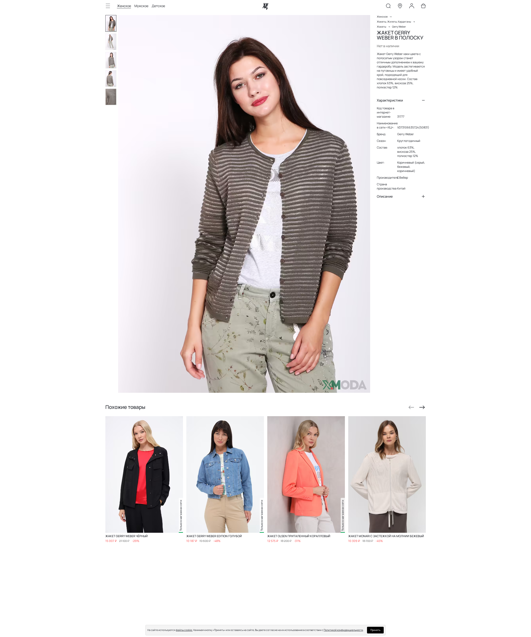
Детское (158, 6)
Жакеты (381, 26)
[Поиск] (388, 6)
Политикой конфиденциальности (343, 630)
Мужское (141, 6)
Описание (385, 196)
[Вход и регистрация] (411, 6)
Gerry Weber (399, 26)
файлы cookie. (184, 630)
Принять (375, 630)
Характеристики (390, 100)
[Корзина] (423, 6)
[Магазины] (399, 6)
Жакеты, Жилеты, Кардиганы (394, 21)
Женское (124, 6)
